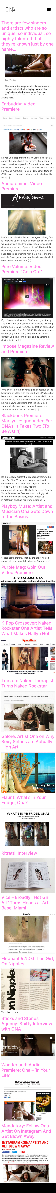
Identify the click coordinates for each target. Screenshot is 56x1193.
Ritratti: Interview (19, 853)
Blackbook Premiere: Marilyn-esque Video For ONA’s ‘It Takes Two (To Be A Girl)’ (26, 423)
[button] (48, 9)
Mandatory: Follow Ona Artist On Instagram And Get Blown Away (26, 1131)
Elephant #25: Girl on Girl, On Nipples (27, 961)
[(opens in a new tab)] (28, 554)
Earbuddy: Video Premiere (18, 106)
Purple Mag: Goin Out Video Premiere (23, 569)
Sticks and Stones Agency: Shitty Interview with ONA (26, 1024)
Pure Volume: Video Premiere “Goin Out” (22, 269)
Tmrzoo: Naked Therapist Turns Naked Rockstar (27, 683)
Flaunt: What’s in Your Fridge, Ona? (23, 800)
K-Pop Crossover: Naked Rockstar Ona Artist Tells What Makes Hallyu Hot (26, 628)
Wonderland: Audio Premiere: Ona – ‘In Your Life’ (25, 1070)
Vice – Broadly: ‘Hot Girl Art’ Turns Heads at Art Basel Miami (25, 903)
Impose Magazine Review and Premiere (27, 348)
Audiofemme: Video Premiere (21, 186)
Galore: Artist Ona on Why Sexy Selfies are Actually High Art (28, 742)
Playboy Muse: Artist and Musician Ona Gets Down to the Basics (27, 511)
